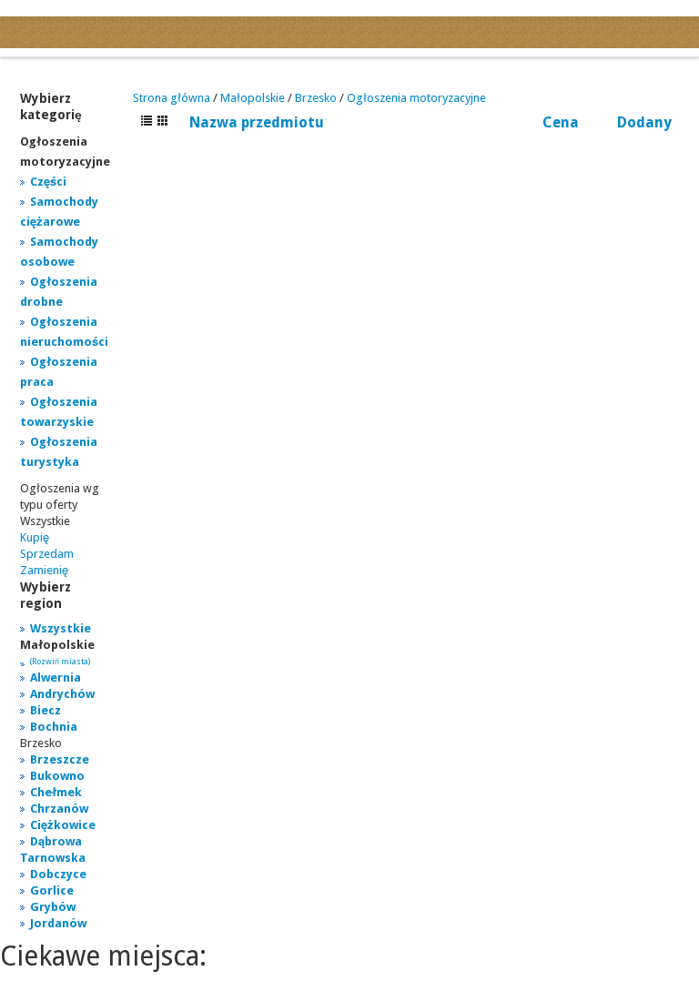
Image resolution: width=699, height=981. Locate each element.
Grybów (53, 907)
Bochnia (53, 726)
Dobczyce (58, 874)
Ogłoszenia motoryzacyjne (416, 98)
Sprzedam (47, 554)
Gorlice (52, 890)
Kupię (34, 537)
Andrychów (62, 694)
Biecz (45, 710)
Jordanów (58, 923)
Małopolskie (252, 98)
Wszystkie (60, 628)
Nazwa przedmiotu (256, 122)
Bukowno (57, 776)
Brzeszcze (59, 759)
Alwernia (55, 677)
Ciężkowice (63, 825)
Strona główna (171, 98)
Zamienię (44, 570)
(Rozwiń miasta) (60, 661)
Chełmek (56, 792)
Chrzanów (59, 808)
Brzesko (316, 98)
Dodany (644, 122)
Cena (560, 122)
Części (48, 181)
